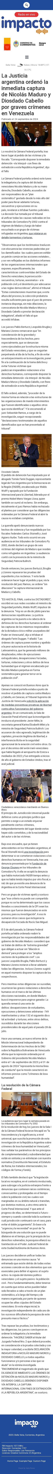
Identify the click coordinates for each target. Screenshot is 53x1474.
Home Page (12, 1461)
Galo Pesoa (30, 1468)
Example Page (25, 1461)
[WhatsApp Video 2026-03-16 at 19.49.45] (26, 44)
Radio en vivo (26, 14)
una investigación (33, 852)
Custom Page (39, 1461)
